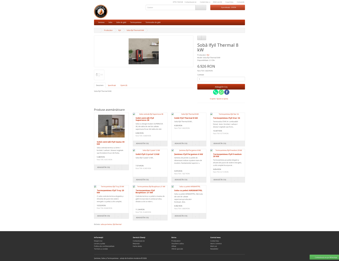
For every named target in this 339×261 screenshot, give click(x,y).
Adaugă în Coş (221, 86)
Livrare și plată (99, 243)
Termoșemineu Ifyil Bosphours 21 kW (145, 191)
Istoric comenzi (216, 243)
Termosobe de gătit (153, 22)
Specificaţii (112, 85)
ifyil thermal (117, 224)
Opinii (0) (123, 85)
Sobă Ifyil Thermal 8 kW (186, 118)
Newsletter (214, 249)
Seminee (101, 22)
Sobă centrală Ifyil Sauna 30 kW (110, 142)
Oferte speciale (177, 249)
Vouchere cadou (177, 243)
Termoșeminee (136, 22)
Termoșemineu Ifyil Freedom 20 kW (227, 155)
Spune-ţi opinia (222, 99)
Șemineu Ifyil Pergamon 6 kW (188, 154)
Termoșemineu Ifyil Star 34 (226, 118)
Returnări (136, 243)
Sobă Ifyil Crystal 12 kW (147, 154)
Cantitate (200, 75)
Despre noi (98, 241)
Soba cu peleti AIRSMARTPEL (188, 190)
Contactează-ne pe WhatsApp (326, 257)
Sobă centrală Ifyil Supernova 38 (145, 119)
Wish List (213, 246)
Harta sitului (137, 246)
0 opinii (212, 99)
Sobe (110, 22)
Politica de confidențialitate (104, 246)
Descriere (99, 85)
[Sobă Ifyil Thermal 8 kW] (143, 51)
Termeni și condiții (101, 249)
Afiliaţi (173, 246)
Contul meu (214, 241)
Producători (175, 241)
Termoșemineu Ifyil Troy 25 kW (110, 191)
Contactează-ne (190, 2)
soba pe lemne (106, 224)
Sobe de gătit (121, 22)
